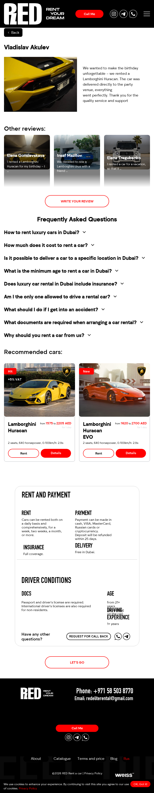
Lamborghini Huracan (100, 79)
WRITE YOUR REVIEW (77, 201)
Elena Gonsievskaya (26, 155)
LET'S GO (77, 662)
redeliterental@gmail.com (109, 699)
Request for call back (88, 636)
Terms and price (90, 758)
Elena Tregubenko (124, 157)
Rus (127, 758)
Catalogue (62, 758)
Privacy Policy (93, 773)
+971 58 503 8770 (113, 691)
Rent (23, 453)
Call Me (89, 14)
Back (15, 32)
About (36, 758)
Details (56, 453)
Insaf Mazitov (69, 155)
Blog (113, 758)
